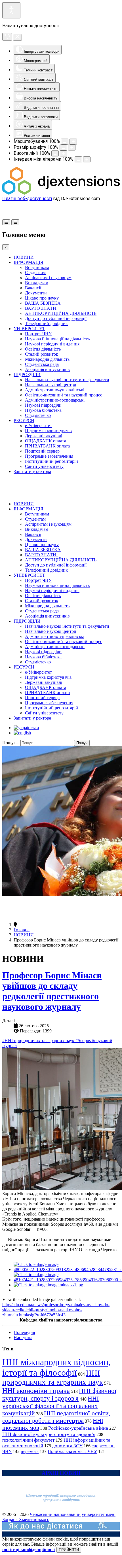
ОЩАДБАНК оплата (45, 440)
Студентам (35, 272)
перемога (30, 1451)
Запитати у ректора (32, 471)
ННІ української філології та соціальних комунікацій (50, 1406)
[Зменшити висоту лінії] (55, 153)
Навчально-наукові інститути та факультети (67, 379)
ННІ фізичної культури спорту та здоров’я (48, 1434)
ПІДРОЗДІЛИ (27, 374)
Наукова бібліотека (43, 410)
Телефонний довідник (46, 323)
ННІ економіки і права (36, 1390)
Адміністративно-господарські (55, 400)
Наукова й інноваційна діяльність (57, 338)
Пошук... (10, 742)
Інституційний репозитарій (51, 461)
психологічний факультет (28, 1440)
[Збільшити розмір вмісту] (73, 142)
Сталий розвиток (41, 354)
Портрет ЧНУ (38, 333)
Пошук (81, 743)
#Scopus (83, 1040)
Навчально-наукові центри (50, 384)
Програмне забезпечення (49, 456)
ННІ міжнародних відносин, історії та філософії (56, 1367)
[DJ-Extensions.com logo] (61, 193)
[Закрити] (17, 37)
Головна (22, 929)
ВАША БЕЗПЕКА (43, 303)
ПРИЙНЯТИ (69, 1550)
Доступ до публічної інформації (56, 318)
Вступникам (37, 267)
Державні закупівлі (43, 435)
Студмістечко (38, 415)
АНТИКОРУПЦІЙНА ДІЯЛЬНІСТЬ (60, 313)
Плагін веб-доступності (27, 198)
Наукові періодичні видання (52, 343)
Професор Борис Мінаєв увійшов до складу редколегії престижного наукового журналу (52, 991)
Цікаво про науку (42, 298)
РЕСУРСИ (24, 420)
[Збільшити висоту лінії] (63, 153)
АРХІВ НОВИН (61, 1473)
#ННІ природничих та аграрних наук (38, 1040)
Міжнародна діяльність (47, 359)
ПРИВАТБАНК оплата (47, 446)
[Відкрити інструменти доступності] (11, 10)
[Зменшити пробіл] (78, 159)
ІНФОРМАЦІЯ (28, 262)
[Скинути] (7, 37)
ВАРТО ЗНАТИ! (41, 308)
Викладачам (36, 282)
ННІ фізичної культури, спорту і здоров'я (59, 1394)
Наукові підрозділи (43, 405)
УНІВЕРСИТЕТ (29, 328)
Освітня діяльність (43, 349)
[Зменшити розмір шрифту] (63, 147)
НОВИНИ (24, 257)
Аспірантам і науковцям (48, 277)
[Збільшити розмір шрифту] (71, 147)
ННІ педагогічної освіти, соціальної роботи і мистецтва (56, 1417)
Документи (36, 292)
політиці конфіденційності (28, 1549)
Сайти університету (44, 466)
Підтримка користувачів (48, 430)
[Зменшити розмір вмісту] (64, 142)
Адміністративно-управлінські (54, 389)
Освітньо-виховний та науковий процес (63, 395)
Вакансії (33, 287)
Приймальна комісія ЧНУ (72, 1451)
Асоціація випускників (47, 369)
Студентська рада (42, 364)
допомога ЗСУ (67, 1445)
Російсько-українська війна (78, 1428)
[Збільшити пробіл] (87, 159)
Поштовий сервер (42, 451)
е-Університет (38, 425)
